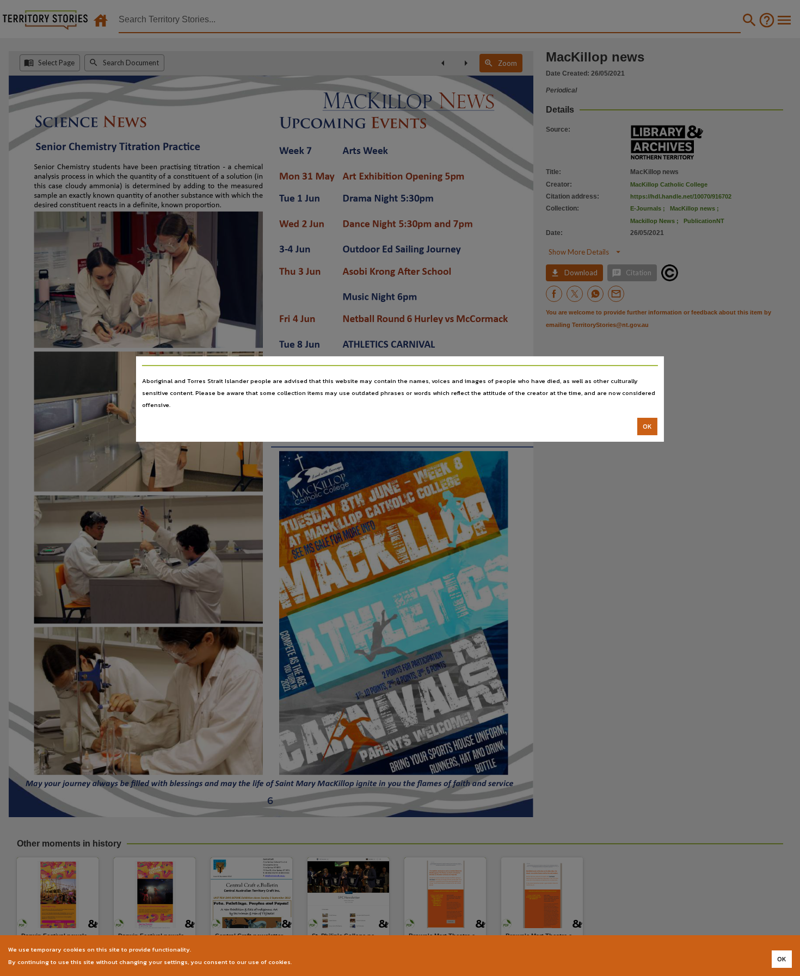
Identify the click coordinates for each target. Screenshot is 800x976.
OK (647, 426)
